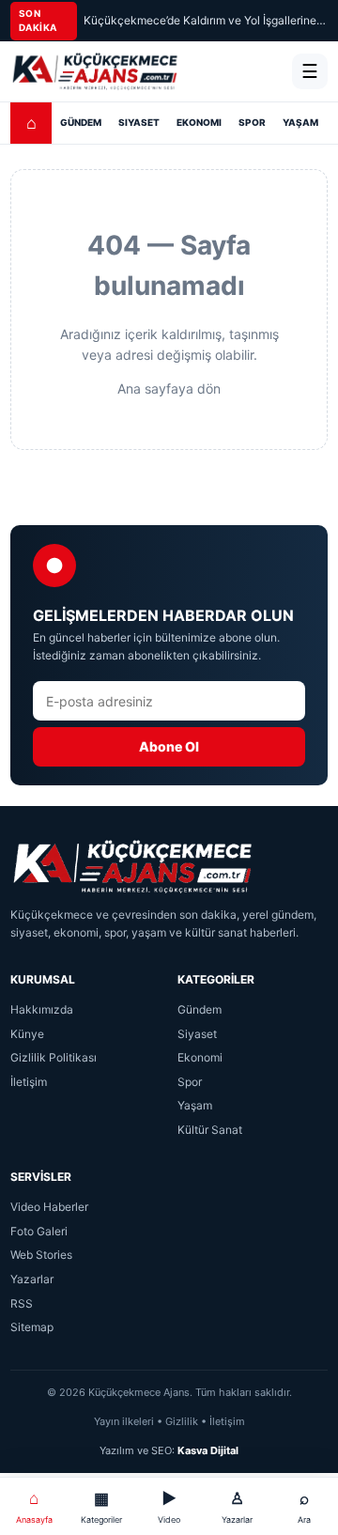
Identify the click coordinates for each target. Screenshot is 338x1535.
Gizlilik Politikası (53, 1057)
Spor (189, 1082)
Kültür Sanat (209, 1130)
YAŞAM (300, 122)
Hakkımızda (41, 1009)
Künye (27, 1034)
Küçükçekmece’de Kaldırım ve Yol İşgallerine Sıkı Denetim (206, 20)
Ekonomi (200, 1057)
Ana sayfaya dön (169, 388)
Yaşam (194, 1105)
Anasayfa (34, 1506)
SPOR (252, 122)
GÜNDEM (80, 122)
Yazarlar (32, 1279)
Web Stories (41, 1255)
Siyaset (197, 1034)
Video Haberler (49, 1207)
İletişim (28, 1082)
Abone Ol (169, 746)
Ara (304, 1506)
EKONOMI (199, 122)
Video (169, 1506)
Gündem (199, 1009)
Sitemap (32, 1327)
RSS (21, 1303)
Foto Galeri (39, 1231)
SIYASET (139, 122)
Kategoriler (101, 1506)
